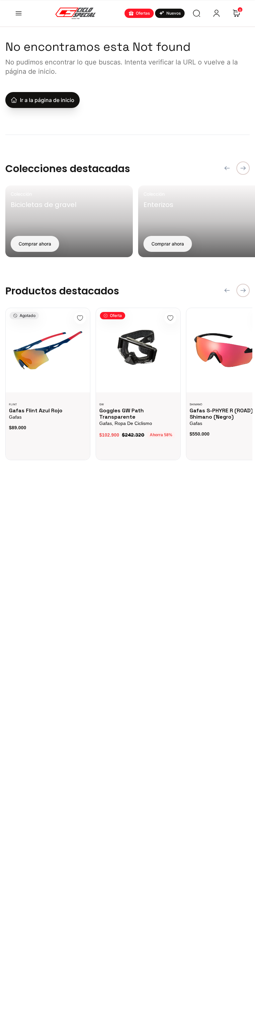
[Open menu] (19, 13)
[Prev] (227, 168)
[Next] (243, 168)
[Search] (197, 13)
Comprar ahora (35, 244)
